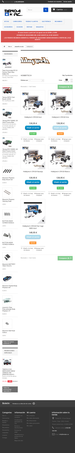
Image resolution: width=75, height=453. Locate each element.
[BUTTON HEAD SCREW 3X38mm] (7, 236)
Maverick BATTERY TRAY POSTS (8, 265)
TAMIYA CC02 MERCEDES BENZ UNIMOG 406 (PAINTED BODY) (8, 371)
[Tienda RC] (13, 13)
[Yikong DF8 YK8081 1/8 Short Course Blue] (7, 114)
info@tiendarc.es (64, 434)
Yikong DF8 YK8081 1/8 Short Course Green (10, 150)
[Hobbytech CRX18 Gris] (60, 102)
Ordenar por (24, 80)
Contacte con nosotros (55, 1)
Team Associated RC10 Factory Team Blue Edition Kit (9, 72)
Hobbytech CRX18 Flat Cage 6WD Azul (32, 227)
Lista (71, 81)
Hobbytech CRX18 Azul (33, 117)
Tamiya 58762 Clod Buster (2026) (8, 98)
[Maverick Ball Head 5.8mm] (7, 324)
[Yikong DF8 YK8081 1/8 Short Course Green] (7, 142)
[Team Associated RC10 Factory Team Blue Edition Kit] (7, 63)
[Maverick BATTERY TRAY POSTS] (7, 257)
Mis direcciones (31, 420)
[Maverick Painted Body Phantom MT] (7, 279)
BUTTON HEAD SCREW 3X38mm (8, 243)
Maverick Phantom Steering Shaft (8, 200)
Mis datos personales (33, 423)
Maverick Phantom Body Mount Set (8, 178)
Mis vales (29, 426)
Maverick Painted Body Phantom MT (9, 286)
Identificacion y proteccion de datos (19, 436)
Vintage (29, 27)
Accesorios (8, 27)
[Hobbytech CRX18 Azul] (33, 102)
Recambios (58, 21)
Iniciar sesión (67, 1)
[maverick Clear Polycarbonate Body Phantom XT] (7, 300)
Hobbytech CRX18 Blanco (60, 171)
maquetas (39, 27)
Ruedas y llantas (32, 21)
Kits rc (6, 21)
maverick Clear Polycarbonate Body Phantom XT (8, 309)
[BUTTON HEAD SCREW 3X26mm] (7, 214)
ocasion (20, 27)
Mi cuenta (31, 412)
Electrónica (46, 21)
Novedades (8, 54)
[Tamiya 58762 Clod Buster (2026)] (7, 90)
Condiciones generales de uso (18, 421)
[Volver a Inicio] (4, 46)
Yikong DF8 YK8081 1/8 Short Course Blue (10, 121)
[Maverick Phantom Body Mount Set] (7, 171)
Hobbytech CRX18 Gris (60, 117)
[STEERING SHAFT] (7, 192)
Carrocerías (17, 21)
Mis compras (31, 415)
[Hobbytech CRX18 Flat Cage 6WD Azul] (33, 211)
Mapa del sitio (19, 440)
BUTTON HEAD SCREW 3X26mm (8, 222)
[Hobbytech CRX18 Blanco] (60, 157)
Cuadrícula (66, 81)
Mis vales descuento (33, 418)
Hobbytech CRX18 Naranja (33, 171)
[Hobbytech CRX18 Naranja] (33, 157)
